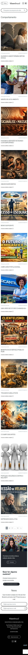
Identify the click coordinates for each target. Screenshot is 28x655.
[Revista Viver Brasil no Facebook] (26, 3)
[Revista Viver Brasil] (15, 3)
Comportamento (22, 53)
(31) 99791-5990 (14, 631)
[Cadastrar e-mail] (25, 608)
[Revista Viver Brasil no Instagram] (23, 3)
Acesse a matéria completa (6, 61)
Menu (5, 3)
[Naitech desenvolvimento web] (25, 645)
